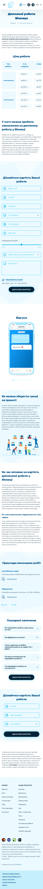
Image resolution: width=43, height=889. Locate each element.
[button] (13, 380)
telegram (28, 4)
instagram (33, 4)
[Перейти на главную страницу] (11, 5)
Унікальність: (8, 241)
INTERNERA (17, 864)
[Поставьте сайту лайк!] (20, 4)
